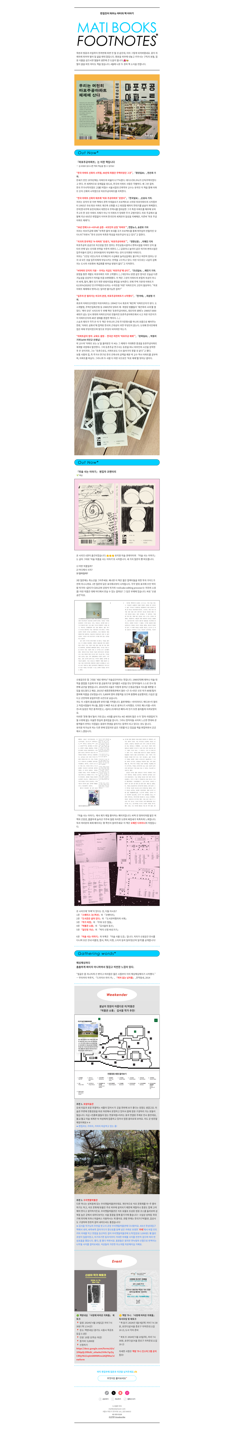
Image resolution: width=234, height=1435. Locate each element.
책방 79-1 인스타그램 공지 (144, 1351)
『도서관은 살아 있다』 (91, 918)
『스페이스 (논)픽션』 (90, 914)
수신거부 (112, 1417)
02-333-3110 (117, 1414)
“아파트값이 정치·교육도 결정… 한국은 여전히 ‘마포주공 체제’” (106, 336)
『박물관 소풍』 (87, 925)
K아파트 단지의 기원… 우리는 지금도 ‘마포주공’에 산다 (103, 270)
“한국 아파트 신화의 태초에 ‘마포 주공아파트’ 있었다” (101, 198)
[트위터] (114, 1393)
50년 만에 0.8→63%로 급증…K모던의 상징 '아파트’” (102, 227)
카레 (141, 1229)
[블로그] (120, 1393)
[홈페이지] (107, 1393)
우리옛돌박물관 (90, 1200)
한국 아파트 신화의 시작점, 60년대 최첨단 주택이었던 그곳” (105, 172)
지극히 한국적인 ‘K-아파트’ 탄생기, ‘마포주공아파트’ (102, 241)
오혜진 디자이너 (138, 822)
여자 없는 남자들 (125, 977)
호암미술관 (88, 1104)
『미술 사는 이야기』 (90, 936)
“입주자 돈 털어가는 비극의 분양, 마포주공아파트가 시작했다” (105, 295)
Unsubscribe (120, 1417)
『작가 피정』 (86, 922)
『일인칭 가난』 (87, 929)
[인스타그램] (127, 1393)
